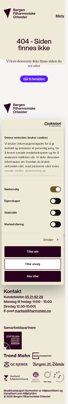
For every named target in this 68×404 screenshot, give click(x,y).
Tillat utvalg (32, 264)
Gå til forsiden (34, 78)
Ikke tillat (33, 276)
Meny (60, 16)
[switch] (55, 201)
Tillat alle (33, 251)
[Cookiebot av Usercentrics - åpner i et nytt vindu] (45, 124)
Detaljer (48, 239)
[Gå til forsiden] (19, 13)
